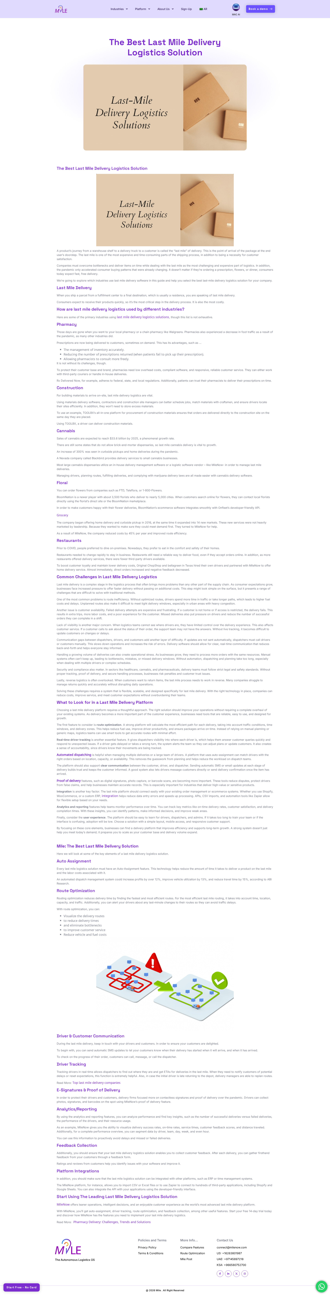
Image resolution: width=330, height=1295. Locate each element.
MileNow (63, 1204)
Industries (117, 9)
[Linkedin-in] (228, 1273)
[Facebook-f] (220, 1273)
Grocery (62, 515)
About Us (163, 9)
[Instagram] (244, 1273)
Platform (140, 9)
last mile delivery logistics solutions (143, 317)
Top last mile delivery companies (96, 1082)
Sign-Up (186, 9)
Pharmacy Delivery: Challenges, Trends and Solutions (112, 1222)
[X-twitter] (236, 1273)
